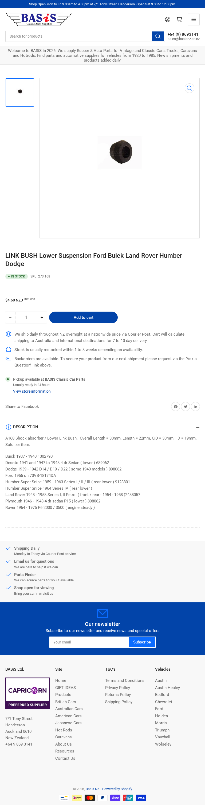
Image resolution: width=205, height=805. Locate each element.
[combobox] (85, 36)
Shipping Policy (118, 701)
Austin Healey (167, 687)
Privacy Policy (117, 687)
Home (60, 680)
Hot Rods (63, 730)
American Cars (68, 716)
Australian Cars (69, 708)
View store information (32, 391)
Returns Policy (118, 694)
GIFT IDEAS (65, 687)
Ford (159, 708)
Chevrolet (163, 701)
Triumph (162, 730)
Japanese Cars (68, 723)
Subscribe (142, 642)
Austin (161, 680)
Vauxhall (162, 737)
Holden (161, 716)
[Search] (158, 36)
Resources (64, 751)
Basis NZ (93, 789)
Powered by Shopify (117, 789)
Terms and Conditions (124, 680)
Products (63, 694)
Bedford (162, 694)
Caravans (63, 737)
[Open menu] (194, 19)
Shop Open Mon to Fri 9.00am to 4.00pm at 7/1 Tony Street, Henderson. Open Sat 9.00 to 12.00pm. (102, 4)
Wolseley (163, 744)
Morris (161, 723)
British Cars (65, 701)
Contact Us (65, 758)
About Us (63, 744)
